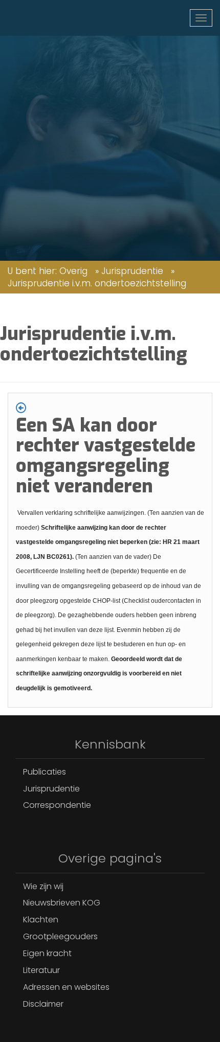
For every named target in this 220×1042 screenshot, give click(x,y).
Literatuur (41, 970)
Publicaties (44, 772)
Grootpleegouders (60, 936)
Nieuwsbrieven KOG (61, 903)
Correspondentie (57, 805)
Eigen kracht (47, 953)
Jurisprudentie (132, 271)
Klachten (40, 919)
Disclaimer (43, 1004)
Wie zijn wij (43, 886)
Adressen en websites (66, 987)
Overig (73, 271)
